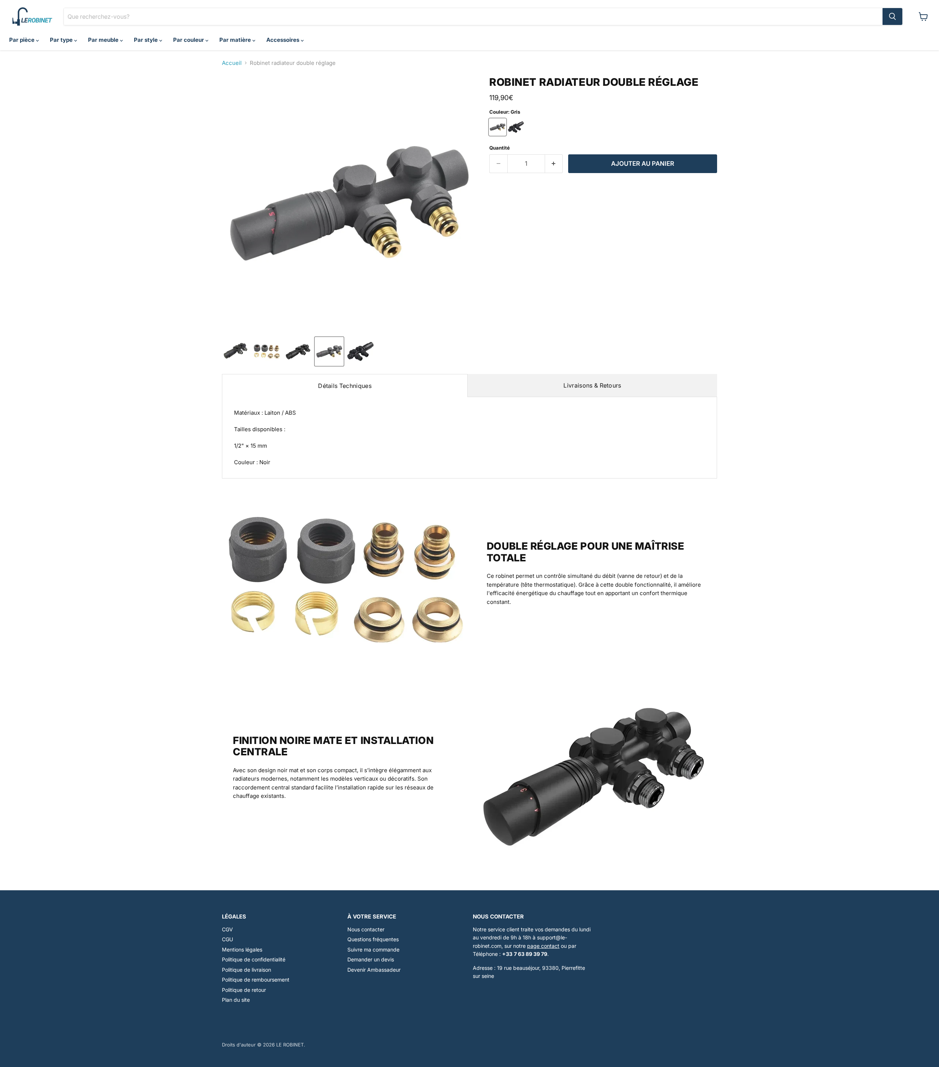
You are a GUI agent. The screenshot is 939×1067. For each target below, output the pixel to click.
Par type (62, 39)
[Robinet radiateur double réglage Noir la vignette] (360, 351)
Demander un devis (370, 959)
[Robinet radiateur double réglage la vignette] (235, 351)
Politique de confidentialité (253, 959)
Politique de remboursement (255, 979)
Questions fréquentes (373, 939)
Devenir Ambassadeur (374, 970)
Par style (146, 39)
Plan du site (236, 1000)
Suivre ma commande (373, 949)
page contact (543, 946)
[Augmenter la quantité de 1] (554, 163)
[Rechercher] (892, 16)
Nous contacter (365, 929)
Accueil (232, 63)
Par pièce (22, 39)
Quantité (499, 148)
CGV (227, 929)
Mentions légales (242, 949)
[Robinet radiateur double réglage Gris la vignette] (329, 351)
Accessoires (283, 39)
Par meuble (104, 39)
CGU (227, 939)
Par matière (235, 39)
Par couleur (189, 39)
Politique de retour (244, 990)
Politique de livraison (246, 970)
